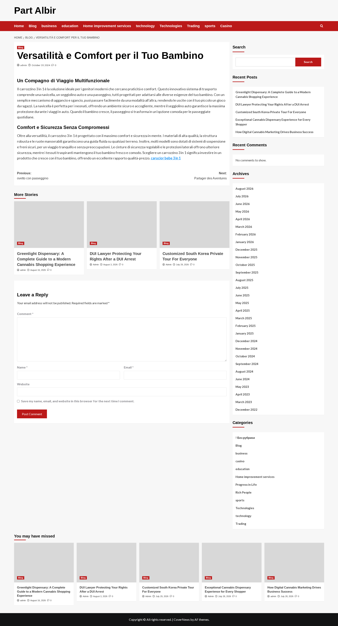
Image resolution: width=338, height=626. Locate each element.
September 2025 (247, 272)
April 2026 (243, 219)
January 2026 (245, 242)
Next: (210, 176)
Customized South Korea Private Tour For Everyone (271, 112)
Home (19, 26)
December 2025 (246, 249)
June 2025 (243, 295)
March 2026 (244, 226)
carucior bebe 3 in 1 (166, 158)
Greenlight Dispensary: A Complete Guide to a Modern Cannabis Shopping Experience (46, 259)
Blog (33, 26)
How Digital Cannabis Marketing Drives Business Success (274, 132)
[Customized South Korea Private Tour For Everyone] (194, 224)
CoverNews (182, 619)
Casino (226, 26)
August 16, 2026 (38, 270)
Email (129, 367)
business (49, 26)
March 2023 (244, 402)
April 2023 (243, 394)
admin (23, 65)
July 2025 (242, 287)
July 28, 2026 (224, 596)
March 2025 (244, 318)
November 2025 (246, 257)
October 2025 (245, 264)
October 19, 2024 (41, 65)
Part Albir (35, 10)
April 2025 (243, 310)
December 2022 (246, 409)
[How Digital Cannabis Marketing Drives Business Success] (294, 562)
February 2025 (246, 325)
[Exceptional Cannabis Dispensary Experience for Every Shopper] (232, 562)
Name (22, 367)
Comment (25, 314)
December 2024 (246, 341)
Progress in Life (246, 484)
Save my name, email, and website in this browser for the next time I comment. (77, 401)
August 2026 (244, 188)
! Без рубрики (245, 437)
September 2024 (247, 364)
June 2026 (243, 204)
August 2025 (244, 280)
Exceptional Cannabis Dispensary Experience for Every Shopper (273, 122)
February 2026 (246, 234)
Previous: (32, 176)
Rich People (244, 492)
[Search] (321, 26)
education (70, 26)
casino (240, 461)
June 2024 (243, 379)
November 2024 (246, 348)
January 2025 (245, 333)
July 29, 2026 (182, 264)
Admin (96, 264)
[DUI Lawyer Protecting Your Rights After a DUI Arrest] (122, 224)
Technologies (171, 26)
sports (210, 26)
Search (239, 47)
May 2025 (242, 303)
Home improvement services (107, 26)
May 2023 (242, 386)
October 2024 (245, 356)
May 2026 (242, 211)
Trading (193, 26)
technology (145, 26)
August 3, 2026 (110, 264)
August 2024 (244, 371)
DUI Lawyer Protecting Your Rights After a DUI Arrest (272, 104)
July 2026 (242, 196)
